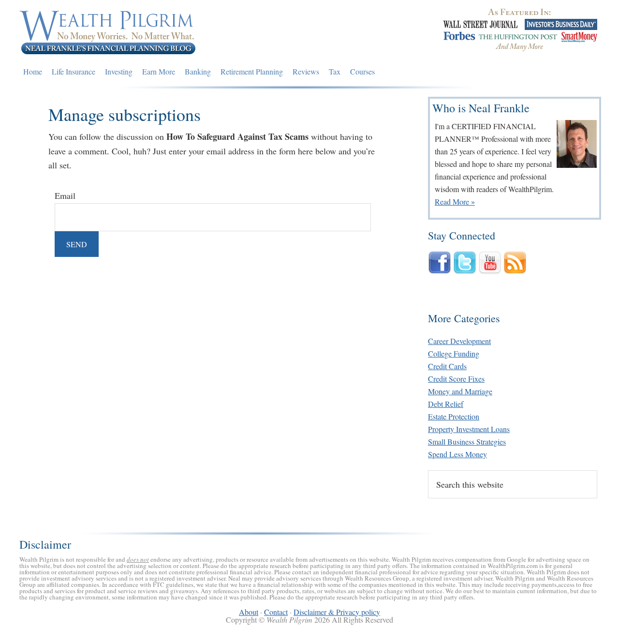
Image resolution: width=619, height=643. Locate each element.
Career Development (459, 341)
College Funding (453, 353)
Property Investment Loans (469, 429)
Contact (276, 612)
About (248, 612)
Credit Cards (447, 366)
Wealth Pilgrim (107, 31)
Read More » (455, 201)
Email (65, 195)
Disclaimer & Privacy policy (337, 612)
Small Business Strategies (467, 441)
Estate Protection (453, 416)
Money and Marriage (460, 391)
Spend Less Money (457, 454)
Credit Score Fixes (456, 379)
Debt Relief (445, 404)
